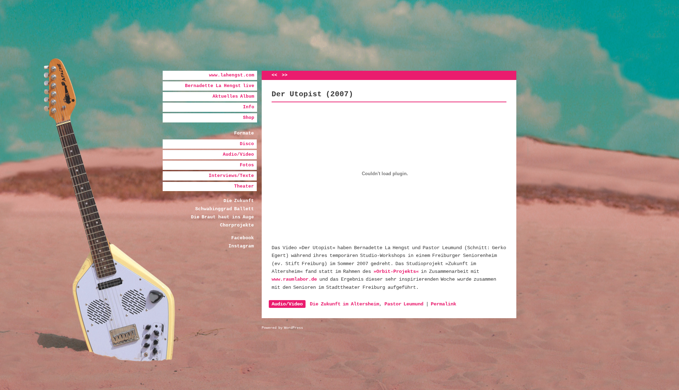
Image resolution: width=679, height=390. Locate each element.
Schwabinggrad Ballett (224, 209)
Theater (244, 186)
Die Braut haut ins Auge (222, 217)
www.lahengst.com (231, 75)
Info (248, 107)
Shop (248, 117)
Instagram (241, 246)
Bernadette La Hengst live (219, 85)
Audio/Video (238, 154)
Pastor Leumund (404, 304)
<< (274, 75)
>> (285, 75)
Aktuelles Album (234, 96)
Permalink (443, 304)
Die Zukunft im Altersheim (344, 304)
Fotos (247, 165)
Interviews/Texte (231, 175)
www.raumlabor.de (294, 279)
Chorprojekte (237, 225)
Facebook (242, 238)
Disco (247, 144)
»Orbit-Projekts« (396, 271)
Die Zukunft (239, 200)
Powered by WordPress (282, 328)
